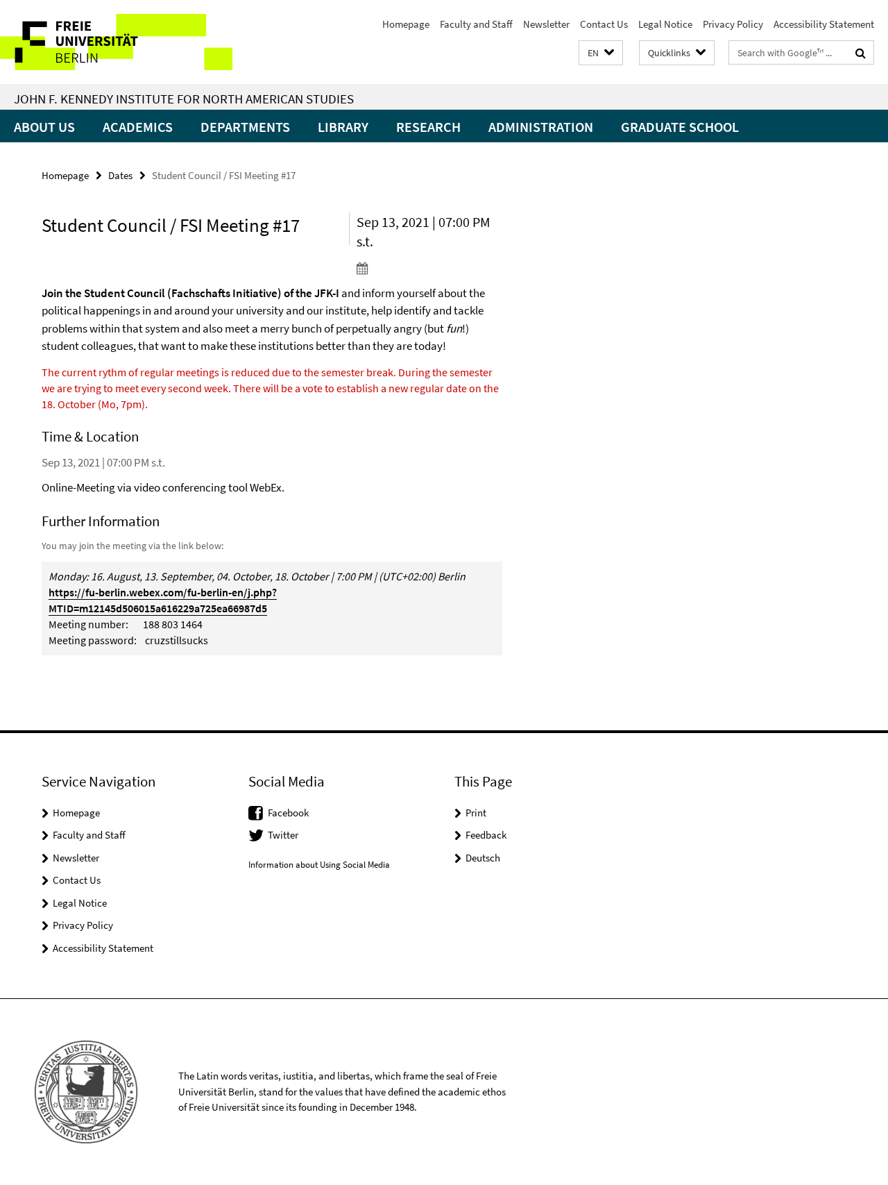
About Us (44, 126)
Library (343, 126)
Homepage (405, 24)
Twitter (283, 834)
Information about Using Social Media (319, 865)
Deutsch (483, 857)
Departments (245, 126)
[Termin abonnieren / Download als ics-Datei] (429, 268)
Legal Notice (665, 24)
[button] (601, 53)
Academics (138, 126)
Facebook (288, 812)
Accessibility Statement (824, 24)
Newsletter (546, 24)
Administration (540, 126)
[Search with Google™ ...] (860, 53)
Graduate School (680, 126)
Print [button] (476, 812)
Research (428, 126)
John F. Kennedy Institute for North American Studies (184, 98)
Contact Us (604, 24)
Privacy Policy (733, 24)
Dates (120, 175)
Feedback (486, 834)
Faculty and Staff (476, 24)
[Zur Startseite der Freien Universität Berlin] (116, 42)
